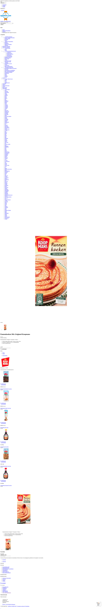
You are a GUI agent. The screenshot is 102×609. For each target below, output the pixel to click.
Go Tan (6, 130)
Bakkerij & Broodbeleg (8, 41)
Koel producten (5, 569)
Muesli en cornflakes (8, 44)
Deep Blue (6, 114)
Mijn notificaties (5, 591)
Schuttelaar (6, 191)
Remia (6, 186)
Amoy (6, 93)
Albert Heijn (7, 92)
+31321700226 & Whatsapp (9, 604)
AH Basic (6, 91)
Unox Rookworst (8, 199)
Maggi (6, 168)
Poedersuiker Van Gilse (4, 427)
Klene (6, 149)
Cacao (6, 81)
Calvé (6, 103)
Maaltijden (4, 83)
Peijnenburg (7, 179)
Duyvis (6, 123)
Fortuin (6, 128)
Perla (5, 180)
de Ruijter (6, 113)
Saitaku (6, 188)
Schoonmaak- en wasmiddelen (10, 70)
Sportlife (6, 192)
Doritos (6, 118)
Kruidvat (6, 76)
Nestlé (6, 172)
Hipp (5, 137)
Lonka (6, 164)
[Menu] (100, 602)
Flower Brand (7, 127)
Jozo (5, 143)
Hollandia (6, 138)
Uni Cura (6, 197)
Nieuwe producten (6, 571)
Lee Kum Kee (7, 161)
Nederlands (4, 4)
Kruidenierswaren (8, 57)
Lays (5, 159)
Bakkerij (6, 42)
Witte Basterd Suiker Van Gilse (5, 408)
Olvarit (6, 176)
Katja (5, 145)
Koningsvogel (7, 152)
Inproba (6, 140)
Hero (5, 136)
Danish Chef (7, 111)
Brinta (6, 102)
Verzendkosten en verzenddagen (8, 568)
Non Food (6, 69)
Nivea (6, 173)
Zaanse (6, 216)
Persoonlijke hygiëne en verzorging (11, 68)
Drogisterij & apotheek (8, 72)
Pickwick (6, 181)
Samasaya (6, 189)
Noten (6, 50)
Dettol (6, 115)
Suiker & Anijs (7, 82)
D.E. (5, 109)
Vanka (6, 202)
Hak (5, 131)
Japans (6, 40)
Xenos (6, 75)
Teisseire (6, 195)
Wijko (6, 212)
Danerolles (6, 110)
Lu (5, 167)
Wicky (6, 211)
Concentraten (7, 65)
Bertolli (6, 98)
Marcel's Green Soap (8, 169)
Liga (5, 162)
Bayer (6, 96)
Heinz (6, 133)
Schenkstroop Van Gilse (4, 446)
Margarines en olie (8, 61)
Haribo (6, 132)
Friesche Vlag (7, 129)
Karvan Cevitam (7, 144)
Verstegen (6, 207)
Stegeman (6, 193)
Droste (6, 121)
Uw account (3, 583)
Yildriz (6, 215)
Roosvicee (6, 187)
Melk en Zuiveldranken (9, 66)
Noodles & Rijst (7, 38)
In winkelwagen (3, 349)
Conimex (6, 107)
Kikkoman (6, 146)
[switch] (98, 605)
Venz (5, 205)
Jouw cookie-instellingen (7, 592)
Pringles (6, 183)
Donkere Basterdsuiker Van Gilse (6, 388)
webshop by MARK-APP (12, 606)
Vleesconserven (9, 55)
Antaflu (6, 94)
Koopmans (6, 153)
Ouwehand (6, 177)
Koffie (6, 79)
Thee (5, 80)
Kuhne (6, 156)
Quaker (6, 184)
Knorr (6, 150)
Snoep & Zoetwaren (6, 85)
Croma (6, 108)
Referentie (2, 367)
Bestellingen (5, 587)
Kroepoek (6, 39)
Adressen (4, 589)
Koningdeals (7, 73)
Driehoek (6, 120)
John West (6, 142)
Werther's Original (8, 210)
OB (5, 174)
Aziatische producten (7, 36)
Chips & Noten (6, 48)
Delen (4, 352)
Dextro (6, 117)
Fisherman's (7, 126)
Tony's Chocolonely (8, 196)
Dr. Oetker (6, 119)
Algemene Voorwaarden (7, 578)
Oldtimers (6, 175)
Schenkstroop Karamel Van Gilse (6, 485)
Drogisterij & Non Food (8, 67)
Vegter (6, 203)
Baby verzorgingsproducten (9, 71)
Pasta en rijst (7, 58)
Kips (5, 148)
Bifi (5, 99)
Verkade (6, 206)
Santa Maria (7, 190)
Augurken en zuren (8, 60)
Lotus (6, 166)
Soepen (4, 86)
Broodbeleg (7, 43)
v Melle (6, 200)
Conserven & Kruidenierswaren (9, 51)
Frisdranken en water (8, 63)
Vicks (6, 208)
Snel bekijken (3, 384)
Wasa (5, 209)
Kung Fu (6, 157)
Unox (6, 198)
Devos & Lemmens (8, 116)
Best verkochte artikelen (7, 572)
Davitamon (6, 112)
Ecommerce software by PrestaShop (23, 606)
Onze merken (6, 89)
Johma (6, 141)
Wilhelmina (6, 213)
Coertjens (6, 105)
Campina (6, 104)
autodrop (6, 95)
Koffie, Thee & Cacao (8, 78)
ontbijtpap (6, 45)
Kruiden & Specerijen (8, 56)
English (4, 6)
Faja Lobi (6, 125)
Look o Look (7, 165)
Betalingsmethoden (6, 567)
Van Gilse (6, 201)
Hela (5, 134)
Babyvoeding (5, 87)
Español (4, 5)
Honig (6, 139)
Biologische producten (6, 46)
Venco (6, 204)
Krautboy (6, 154)
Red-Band (6, 185)
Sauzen (4, 84)
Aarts (5, 90)
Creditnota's (5, 588)
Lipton (6, 163)
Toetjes (6, 59)
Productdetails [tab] (5, 355)
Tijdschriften (5, 88)
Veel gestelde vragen (6, 566)
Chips (6, 49)
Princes (6, 182)
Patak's (6, 178)
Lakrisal (6, 158)
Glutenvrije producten (6, 47)
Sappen (6, 64)
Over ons (4, 579)
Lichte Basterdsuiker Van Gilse (5, 466)
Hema (6, 74)
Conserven (8, 52)
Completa (6, 106)
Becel (6, 97)
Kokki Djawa (7, 151)
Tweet (4, 353)
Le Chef (6, 160)
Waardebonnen (5, 590)
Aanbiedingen (5, 570)
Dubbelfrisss (7, 122)
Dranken (5, 62)
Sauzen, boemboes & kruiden (10, 37)
